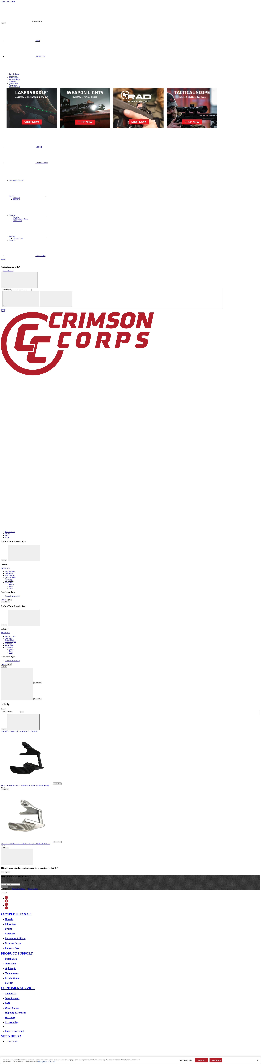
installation (16, 198)
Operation (16, 217)
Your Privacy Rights (185, 1060)
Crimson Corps (18, 238)
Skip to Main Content (8, 2)
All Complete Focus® (16, 180)
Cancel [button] (7, 872)
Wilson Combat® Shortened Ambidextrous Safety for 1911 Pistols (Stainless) (25, 844)
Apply (9, 599)
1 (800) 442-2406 (111, 1048)
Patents (9, 982)
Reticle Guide (17, 221)
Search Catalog (7, 290)
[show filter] (17, 692)
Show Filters (5, 602)
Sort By (4, 666)
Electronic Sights (14, 79)
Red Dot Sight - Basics (20, 219)
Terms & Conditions (18, 889)
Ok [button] (2, 872)
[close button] (24, 553)
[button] (17, 857)
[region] (130, 1060)
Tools (6, 535)
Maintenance (12, 973)
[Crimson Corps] (112, 420)
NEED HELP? (11, 1036)
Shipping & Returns (15, 1012)
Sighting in (10, 968)
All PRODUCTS (14, 87)
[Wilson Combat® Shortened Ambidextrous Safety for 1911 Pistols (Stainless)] (27, 842)
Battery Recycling (14, 1031)
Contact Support (8, 271)
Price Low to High (12, 731)
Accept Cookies (216, 1060)
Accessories (13, 85)
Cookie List (51, 1062)
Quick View (57, 783)
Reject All (201, 1060)
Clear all (3, 599)
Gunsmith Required (12, 596)
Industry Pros (12, 948)
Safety (7, 537)
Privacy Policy (33, 889)
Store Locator (12, 998)
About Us (12, 240)
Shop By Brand (14, 74)
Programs (12, 236)
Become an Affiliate (15, 938)
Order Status (12, 1008)
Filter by (4, 560)
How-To (12, 196)
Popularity (34, 731)
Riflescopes (12, 81)
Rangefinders (13, 83)
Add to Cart (5, 789)
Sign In (3, 259)
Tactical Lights (13, 78)
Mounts (7, 533)
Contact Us (10, 993)
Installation (11, 958)
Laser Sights (13, 76)
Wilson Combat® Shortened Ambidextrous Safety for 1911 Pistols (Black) (25, 785)
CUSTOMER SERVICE (18, 988)
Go (22, 712)
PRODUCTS (5, 568)
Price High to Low (25, 731)
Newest (3, 731)
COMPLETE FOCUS (16, 914)
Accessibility (11, 1022)
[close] (56, 299)
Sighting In (16, 199)
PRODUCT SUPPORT (17, 953)
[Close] (257, 1060)
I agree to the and (20, 889)
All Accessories (10, 532)
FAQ (7, 1003)
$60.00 (3, 787)
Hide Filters (37, 682)
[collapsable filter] (17, 676)
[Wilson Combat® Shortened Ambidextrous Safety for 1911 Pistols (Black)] (27, 783)
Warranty (10, 1017)
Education (12, 215)
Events (8, 928)
